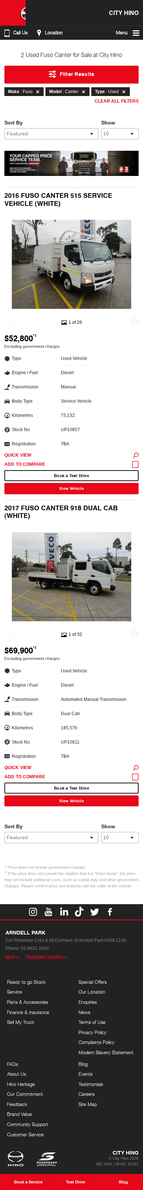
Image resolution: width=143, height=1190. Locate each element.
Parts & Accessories (27, 1002)
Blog (83, 1064)
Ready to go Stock (26, 982)
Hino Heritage (21, 1084)
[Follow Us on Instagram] (33, 912)
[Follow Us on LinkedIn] (64, 912)
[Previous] (9, 320)
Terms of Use (92, 1022)
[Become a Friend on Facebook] (110, 912)
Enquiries (87, 1002)
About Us (16, 1074)
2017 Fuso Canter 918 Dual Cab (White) (61, 511)
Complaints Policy (96, 1042)
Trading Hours (44, 957)
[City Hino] (13, 13)
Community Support (27, 1124)
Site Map (87, 1104)
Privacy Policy (92, 1032)
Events (85, 1074)
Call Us (20, 32)
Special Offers (92, 982)
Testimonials (90, 1084)
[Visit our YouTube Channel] (48, 912)
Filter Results (77, 73)
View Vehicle (71, 488)
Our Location (91, 992)
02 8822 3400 (35, 948)
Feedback (17, 1104)
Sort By (13, 123)
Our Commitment (25, 1094)
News (84, 1012)
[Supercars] (46, 1159)
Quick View (17, 455)
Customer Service (25, 1134)
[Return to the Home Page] (17, 1159)
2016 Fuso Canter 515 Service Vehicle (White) (58, 199)
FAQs (12, 1064)
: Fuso (20, 91)
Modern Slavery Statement (105, 1052)
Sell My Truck (20, 1022)
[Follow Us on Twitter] (94, 912)
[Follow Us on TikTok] (79, 912)
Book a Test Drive (71, 475)
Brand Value (19, 1114)
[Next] (134, 320)
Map (10, 957)
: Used (107, 91)
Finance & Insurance (28, 1012)
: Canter (63, 91)
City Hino (124, 12)
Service (14, 992)
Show (108, 123)
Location (54, 32)
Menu (122, 32)
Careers (86, 1094)
